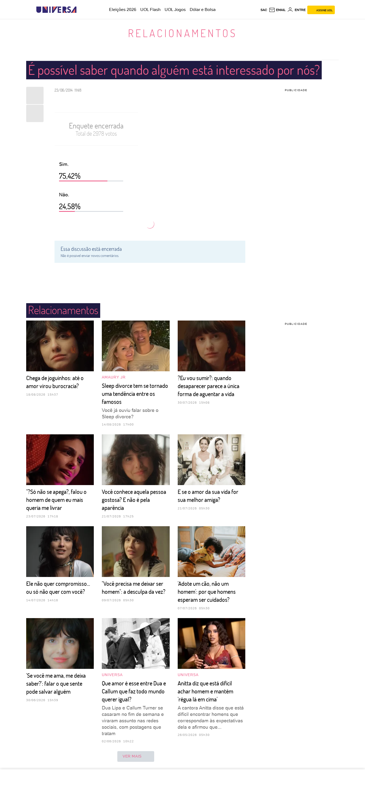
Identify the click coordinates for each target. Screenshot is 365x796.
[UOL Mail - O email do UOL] (277, 10)
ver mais (132, 756)
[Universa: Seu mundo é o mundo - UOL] (56, 9)
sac (264, 10)
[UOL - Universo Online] (81, 9)
